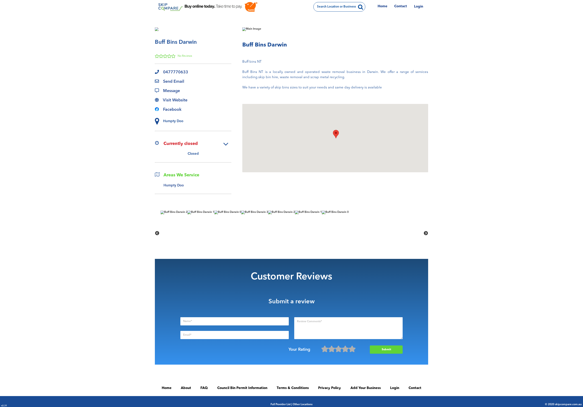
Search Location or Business (336, 6)
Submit (386, 349)
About (186, 388)
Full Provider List (281, 404)
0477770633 (175, 72)
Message (171, 91)
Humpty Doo (174, 185)
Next (426, 233)
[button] (336, 134)
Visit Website (175, 100)
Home (382, 6)
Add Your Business (365, 388)
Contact (400, 6)
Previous (157, 233)
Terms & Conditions (293, 388)
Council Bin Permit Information (242, 388)
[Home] (170, 7)
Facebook (172, 110)
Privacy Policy (329, 388)
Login (418, 6)
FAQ (204, 388)
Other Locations (302, 404)
